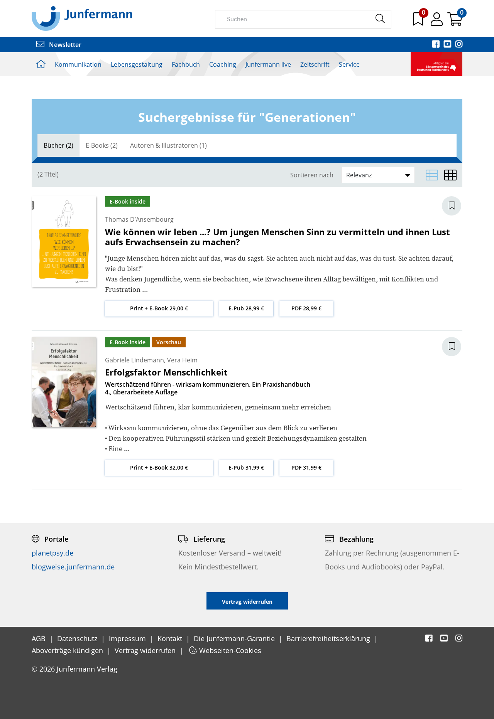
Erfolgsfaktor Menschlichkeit (166, 372)
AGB (39, 638)
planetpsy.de (52, 552)
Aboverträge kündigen (68, 650)
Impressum (128, 638)
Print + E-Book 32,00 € (159, 467)
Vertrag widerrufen (146, 650)
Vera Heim (182, 360)
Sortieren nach (311, 175)
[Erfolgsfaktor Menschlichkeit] (64, 381)
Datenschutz (78, 638)
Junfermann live (268, 64)
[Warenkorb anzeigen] (454, 22)
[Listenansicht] (432, 175)
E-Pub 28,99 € (246, 308)
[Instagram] (458, 44)
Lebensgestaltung (136, 64)
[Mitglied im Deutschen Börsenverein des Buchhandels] (436, 63)
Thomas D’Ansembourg (139, 219)
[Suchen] (380, 19)
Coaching (222, 64)
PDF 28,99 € (306, 308)
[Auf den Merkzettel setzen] (456, 206)
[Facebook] (436, 44)
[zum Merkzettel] (419, 22)
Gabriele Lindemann (134, 360)
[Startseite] (82, 18)
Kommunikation (78, 64)
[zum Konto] (437, 22)
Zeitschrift (315, 64)
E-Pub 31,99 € (246, 467)
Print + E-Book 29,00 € (159, 308)
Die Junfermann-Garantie (235, 638)
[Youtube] (448, 44)
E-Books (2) (102, 145)
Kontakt (170, 638)
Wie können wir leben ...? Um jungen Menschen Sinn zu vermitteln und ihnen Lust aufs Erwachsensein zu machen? (277, 237)
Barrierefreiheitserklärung (329, 638)
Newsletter (64, 44)
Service (349, 64)
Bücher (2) (58, 145)
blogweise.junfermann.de (73, 566)
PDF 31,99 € (306, 467)
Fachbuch (186, 64)
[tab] (58, 145)
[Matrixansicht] (450, 175)
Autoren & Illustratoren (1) (168, 145)
